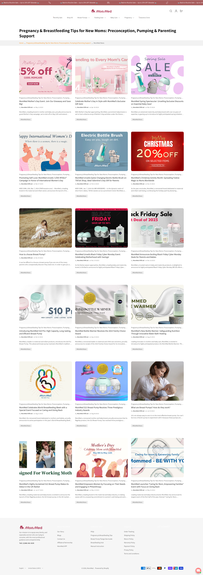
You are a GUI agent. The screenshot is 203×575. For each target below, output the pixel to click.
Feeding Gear (98, 18)
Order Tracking (129, 532)
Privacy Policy (128, 550)
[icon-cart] (181, 10)
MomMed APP (62, 546)
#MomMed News (25, 119)
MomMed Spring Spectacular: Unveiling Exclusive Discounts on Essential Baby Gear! (157, 102)
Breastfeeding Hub (97, 543)
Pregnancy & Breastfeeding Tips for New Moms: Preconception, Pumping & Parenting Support (58, 43)
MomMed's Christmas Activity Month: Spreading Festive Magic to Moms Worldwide (155, 179)
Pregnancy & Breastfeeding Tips (101, 535)
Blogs (59, 535)
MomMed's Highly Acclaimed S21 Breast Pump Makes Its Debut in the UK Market (44, 485)
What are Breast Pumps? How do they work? (150, 407)
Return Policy (128, 539)
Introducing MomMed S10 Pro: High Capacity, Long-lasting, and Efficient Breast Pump (45, 332)
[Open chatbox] (198, 570)
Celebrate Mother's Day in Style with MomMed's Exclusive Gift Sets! (100, 102)
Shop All (70, 18)
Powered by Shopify (102, 568)
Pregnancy (128, 18)
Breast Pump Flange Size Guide (101, 539)
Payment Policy (129, 546)
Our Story (60, 532)
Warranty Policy (129, 543)
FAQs (92, 532)
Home (21, 43)
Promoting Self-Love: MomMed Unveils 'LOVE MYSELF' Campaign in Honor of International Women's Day (43, 179)
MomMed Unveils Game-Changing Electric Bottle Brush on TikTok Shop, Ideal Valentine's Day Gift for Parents (100, 179)
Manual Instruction (97, 546)
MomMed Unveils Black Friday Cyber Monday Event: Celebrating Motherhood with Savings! (98, 255)
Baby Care (114, 18)
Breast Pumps (82, 18)
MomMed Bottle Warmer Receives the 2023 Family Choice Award (100, 332)
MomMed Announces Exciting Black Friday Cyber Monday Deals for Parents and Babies (156, 255)
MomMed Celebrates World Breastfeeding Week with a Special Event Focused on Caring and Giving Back (43, 408)
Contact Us (61, 539)
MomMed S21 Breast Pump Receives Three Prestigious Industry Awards (99, 408)
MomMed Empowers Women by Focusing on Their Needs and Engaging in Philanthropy (100, 485)
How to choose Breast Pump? (32, 254)
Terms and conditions (131, 553)
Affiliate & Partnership (64, 543)
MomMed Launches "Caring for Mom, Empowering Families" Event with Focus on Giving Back (157, 485)
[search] (170, 11)
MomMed (90, 568)
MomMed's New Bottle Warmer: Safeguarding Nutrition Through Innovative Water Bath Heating (155, 332)
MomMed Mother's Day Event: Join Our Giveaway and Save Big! (45, 102)
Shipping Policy (129, 535)
